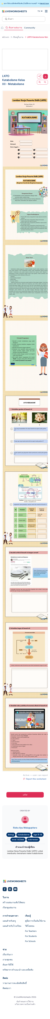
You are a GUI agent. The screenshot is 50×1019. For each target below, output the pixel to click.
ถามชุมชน (8, 959)
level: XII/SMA (18, 839)
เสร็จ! (25, 795)
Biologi (11, 834)
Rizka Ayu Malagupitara (25, 827)
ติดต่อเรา (7, 988)
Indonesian (33, 839)
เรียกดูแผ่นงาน (9, 907)
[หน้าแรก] (14, 11)
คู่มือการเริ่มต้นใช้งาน (35, 920)
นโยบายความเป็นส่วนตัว (25, 1004)
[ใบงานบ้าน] (2, 28)
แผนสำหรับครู (9, 920)
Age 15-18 (37, 834)
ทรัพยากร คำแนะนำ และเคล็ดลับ (18, 969)
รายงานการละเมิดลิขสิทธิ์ (15, 983)
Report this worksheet (36, 779)
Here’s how (44, 3)
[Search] (5, 19)
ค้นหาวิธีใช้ (8, 964)
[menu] (46, 11)
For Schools (30, 941)
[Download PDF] (45, 76)
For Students (31, 936)
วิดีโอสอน (29, 926)
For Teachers (31, 931)
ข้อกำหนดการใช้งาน (25, 1001)
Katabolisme (23, 834)
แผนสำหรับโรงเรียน (12, 926)
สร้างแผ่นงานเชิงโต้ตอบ (14, 902)
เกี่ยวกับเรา (8, 954)
